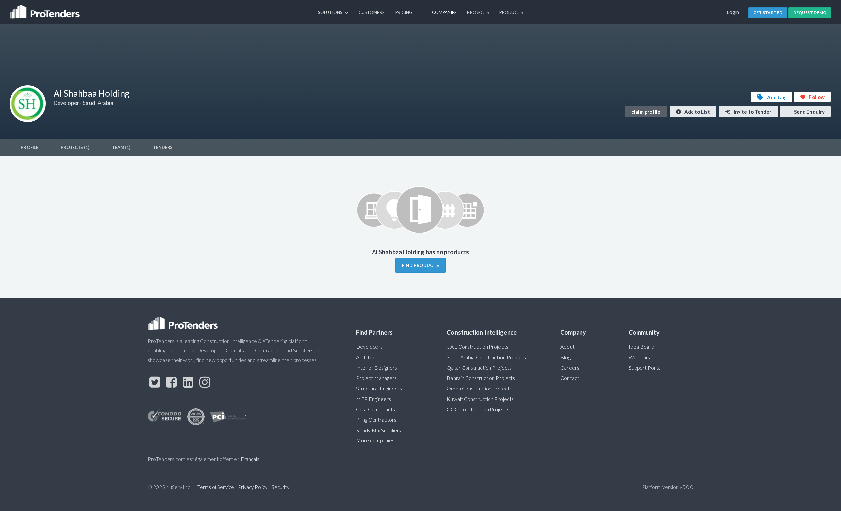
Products (511, 12)
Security (281, 487)
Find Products (420, 265)
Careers (569, 368)
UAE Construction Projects (477, 347)
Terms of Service (215, 487)
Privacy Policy (252, 487)
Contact (569, 378)
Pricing (404, 12)
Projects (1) (75, 147)
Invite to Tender (752, 112)
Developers (369, 347)
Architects (368, 357)
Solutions (330, 12)
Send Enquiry (809, 112)
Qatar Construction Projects (479, 368)
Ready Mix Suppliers (378, 430)
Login (733, 12)
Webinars (639, 357)
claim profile (645, 112)
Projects (478, 12)
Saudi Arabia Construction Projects (486, 357)
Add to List (696, 112)
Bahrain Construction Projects (481, 378)
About (567, 347)
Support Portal (645, 368)
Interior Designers (376, 368)
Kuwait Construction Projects (480, 399)
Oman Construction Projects (479, 388)
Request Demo (810, 12)
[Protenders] (45, 8)
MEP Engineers (373, 399)
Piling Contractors (376, 420)
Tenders (163, 147)
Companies (444, 12)
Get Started (767, 12)
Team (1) (121, 147)
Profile (29, 147)
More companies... (377, 440)
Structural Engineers (379, 388)
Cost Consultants (375, 409)
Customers (372, 12)
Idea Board (641, 347)
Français (250, 459)
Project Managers (376, 378)
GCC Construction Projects (478, 409)
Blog (565, 357)
